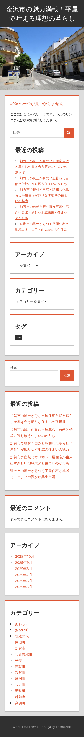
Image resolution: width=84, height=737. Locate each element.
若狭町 (20, 690)
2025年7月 (23, 574)
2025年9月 (23, 562)
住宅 (18, 337)
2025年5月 (23, 586)
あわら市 (22, 624)
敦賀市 (20, 672)
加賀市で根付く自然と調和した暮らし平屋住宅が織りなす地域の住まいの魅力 (42, 195)
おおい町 (22, 630)
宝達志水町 (23, 654)
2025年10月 (24, 556)
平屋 (18, 660)
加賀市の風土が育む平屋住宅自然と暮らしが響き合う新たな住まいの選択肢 (42, 167)
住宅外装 (22, 636)
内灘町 (20, 642)
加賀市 (20, 648)
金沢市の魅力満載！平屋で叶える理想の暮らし (42, 13)
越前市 (20, 696)
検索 (13, 367)
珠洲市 (20, 678)
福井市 (20, 684)
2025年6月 (23, 580)
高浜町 (20, 702)
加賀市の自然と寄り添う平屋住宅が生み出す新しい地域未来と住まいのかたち (42, 212)
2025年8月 (23, 568)
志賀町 (20, 666)
